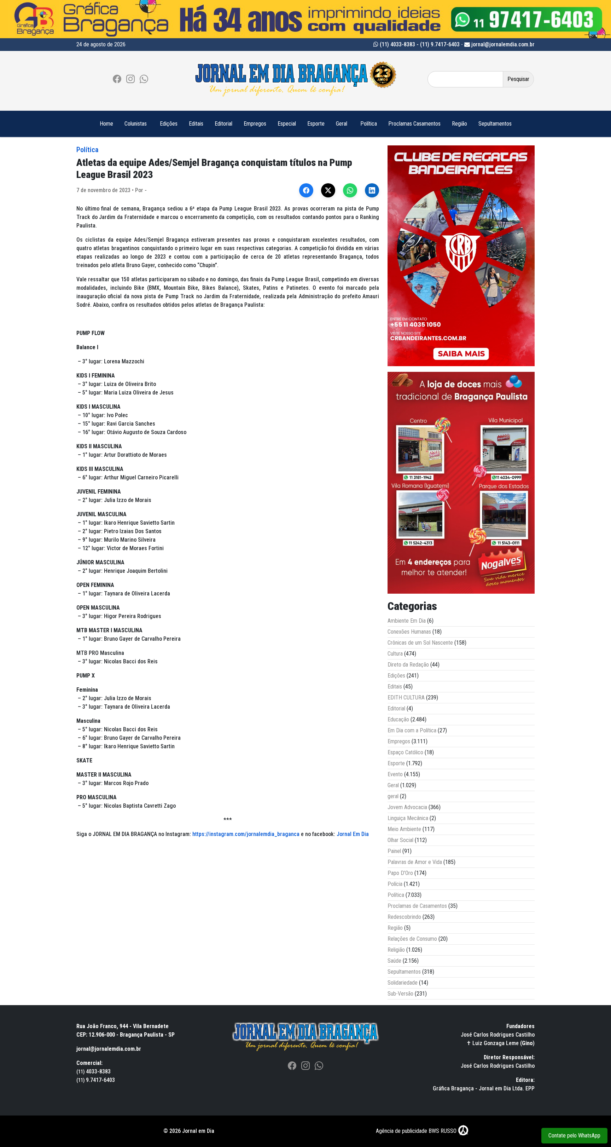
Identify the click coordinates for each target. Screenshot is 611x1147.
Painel (394, 851)
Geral (341, 123)
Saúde (394, 960)
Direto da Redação (408, 664)
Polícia (395, 884)
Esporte (316, 123)
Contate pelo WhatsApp (574, 1135)
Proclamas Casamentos (414, 123)
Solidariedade (403, 982)
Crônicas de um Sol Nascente (420, 642)
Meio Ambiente (404, 829)
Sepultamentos (495, 123)
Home (106, 123)
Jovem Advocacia (407, 807)
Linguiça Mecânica (408, 818)
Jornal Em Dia (353, 834)
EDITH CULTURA (406, 697)
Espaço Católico (405, 752)
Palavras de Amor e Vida (415, 862)
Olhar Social (400, 840)
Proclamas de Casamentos (417, 906)
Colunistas (135, 123)
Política (368, 123)
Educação (398, 719)
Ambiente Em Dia (407, 620)
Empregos (255, 123)
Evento (395, 774)
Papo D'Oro (400, 873)
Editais (196, 123)
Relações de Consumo (412, 938)
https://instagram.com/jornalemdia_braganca (245, 834)
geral (393, 796)
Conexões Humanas (409, 631)
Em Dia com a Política (412, 730)
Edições (169, 123)
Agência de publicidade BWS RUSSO (417, 1131)
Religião (396, 949)
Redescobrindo (404, 916)
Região (459, 123)
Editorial (223, 123)
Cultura (395, 653)
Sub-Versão (400, 993)
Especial (287, 123)
